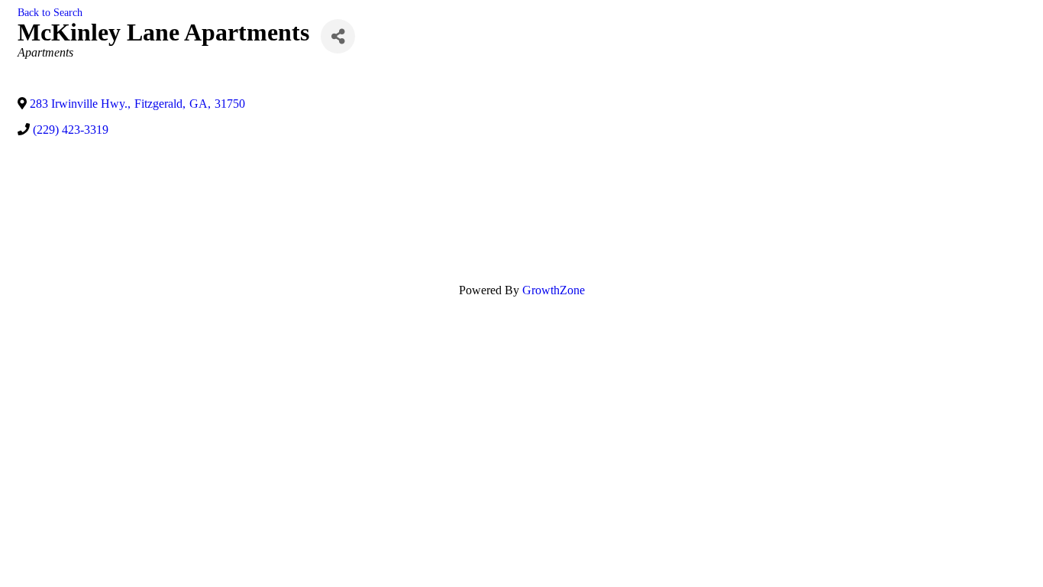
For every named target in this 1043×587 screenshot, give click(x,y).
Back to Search (50, 12)
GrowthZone (553, 290)
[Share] (338, 36)
